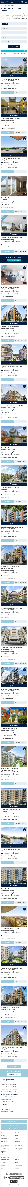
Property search (14, 46)
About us (16, 1135)
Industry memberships (5, 1149)
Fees (2, 1142)
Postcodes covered (18, 1148)
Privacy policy (3, 1151)
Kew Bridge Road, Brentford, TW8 (11, 608)
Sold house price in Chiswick (7, 1111)
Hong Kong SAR (4, 1162)
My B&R (16, 1136)
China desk (17, 1168)
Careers (16, 1138)
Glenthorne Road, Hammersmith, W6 (12, 527)
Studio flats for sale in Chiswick (8, 1082)
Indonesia (3, 1165)
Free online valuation (5, 1145)
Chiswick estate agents (6, 1107)
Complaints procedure (5, 1157)
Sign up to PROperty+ (14, 1129)
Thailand (16, 1162)
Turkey (16, 1164)
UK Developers (17, 1142)
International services (5, 1139)
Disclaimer (3, 1152)
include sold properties (20, 53)
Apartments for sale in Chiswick (8, 1096)
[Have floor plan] (24, 59)
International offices (5, 1159)
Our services (3, 1154)
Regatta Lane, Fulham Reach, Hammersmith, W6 (10, 567)
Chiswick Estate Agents (21, 18)
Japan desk (17, 1167)
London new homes (5, 1138)
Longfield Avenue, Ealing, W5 (10, 287)
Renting (2, 1136)
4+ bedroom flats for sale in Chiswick (9, 1091)
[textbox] (17, 23)
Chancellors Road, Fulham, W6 (10, 810)
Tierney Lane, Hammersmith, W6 (11, 237)
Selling (2, 1132)
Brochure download (14, 1122)
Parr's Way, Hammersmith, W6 (10, 79)
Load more (14, 1066)
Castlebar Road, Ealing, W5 (9, 729)
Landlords (3, 1135)
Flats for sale (7, 5)
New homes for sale (14, 260)
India (2, 1164)
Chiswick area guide (5, 1109)
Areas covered (17, 1146)
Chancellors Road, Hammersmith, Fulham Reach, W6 (11, 648)
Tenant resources (4, 1141)
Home (2, 5)
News (16, 1133)
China (2, 1161)
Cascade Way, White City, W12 (10, 119)
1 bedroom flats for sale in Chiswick (9, 1084)
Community (3, 1155)
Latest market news (14, 1125)
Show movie (15, 75)
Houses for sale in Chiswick (7, 1099)
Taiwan (16, 1161)
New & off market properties (5, 1147)
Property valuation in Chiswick (7, 1114)
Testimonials (17, 1141)
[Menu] (26, 2)
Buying (2, 1133)
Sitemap (16, 1139)
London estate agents (19, 1145)
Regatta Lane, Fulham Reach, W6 (11, 1008)
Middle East (3, 1168)
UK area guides (18, 1149)
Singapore (17, 1159)
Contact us (17, 1132)
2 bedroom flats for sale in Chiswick (9, 1086)
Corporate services (18, 1165)
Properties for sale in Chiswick (7, 1101)
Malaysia (2, 1167)
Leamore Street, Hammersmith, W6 (12, 406)
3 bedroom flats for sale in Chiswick (9, 1089)
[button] (6, 23)
